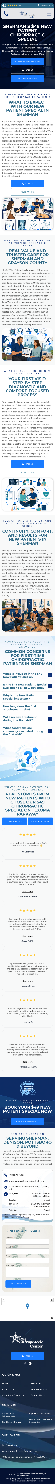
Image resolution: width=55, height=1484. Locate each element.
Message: (10, 1265)
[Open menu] (49, 14)
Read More (27, 891)
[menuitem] (15, 1383)
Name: (9, 1237)
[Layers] (51, 1299)
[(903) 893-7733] (6, 16)
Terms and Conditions (35, 1481)
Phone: (9, 1256)
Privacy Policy (10, 1479)
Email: (8, 1247)
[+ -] (27, 1308)
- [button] (3, 1303)
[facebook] (25, 1364)
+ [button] (3, 1299)
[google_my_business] (30, 1364)
